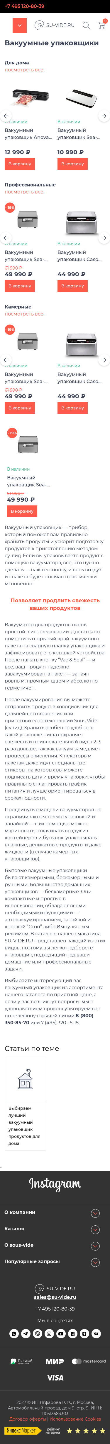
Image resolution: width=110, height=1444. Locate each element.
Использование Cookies (75, 1419)
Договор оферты (27, 1419)
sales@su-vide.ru (55, 1297)
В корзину (20, 164)
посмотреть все (24, 70)
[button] (6, 116)
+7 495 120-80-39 (24, 6)
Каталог (20, 25)
